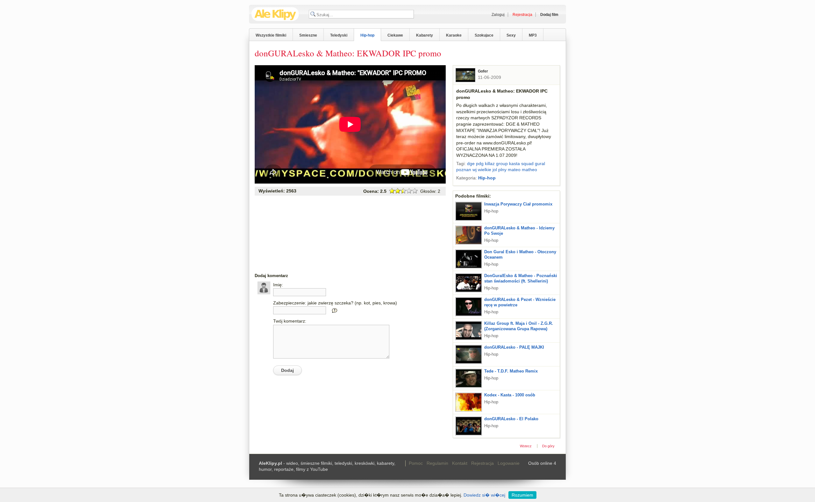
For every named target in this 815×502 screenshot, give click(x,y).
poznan (463, 169)
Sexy (511, 35)
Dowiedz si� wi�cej (484, 495)
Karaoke (454, 35)
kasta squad (521, 163)
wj (474, 169)
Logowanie (509, 463)
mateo (514, 169)
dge (471, 163)
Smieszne (308, 35)
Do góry (548, 446)
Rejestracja (482, 463)
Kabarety (424, 35)
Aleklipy (275, 14)
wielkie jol (487, 169)
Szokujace (484, 35)
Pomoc (416, 463)
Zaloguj (498, 14)
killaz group (496, 163)
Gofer (483, 71)
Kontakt (459, 463)
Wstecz (526, 446)
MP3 (533, 35)
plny (502, 169)
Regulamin (437, 463)
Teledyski (338, 35)
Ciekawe (395, 35)
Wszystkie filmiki (271, 35)
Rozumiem (522, 495)
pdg (480, 163)
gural (540, 163)
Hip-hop (367, 35)
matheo (529, 169)
